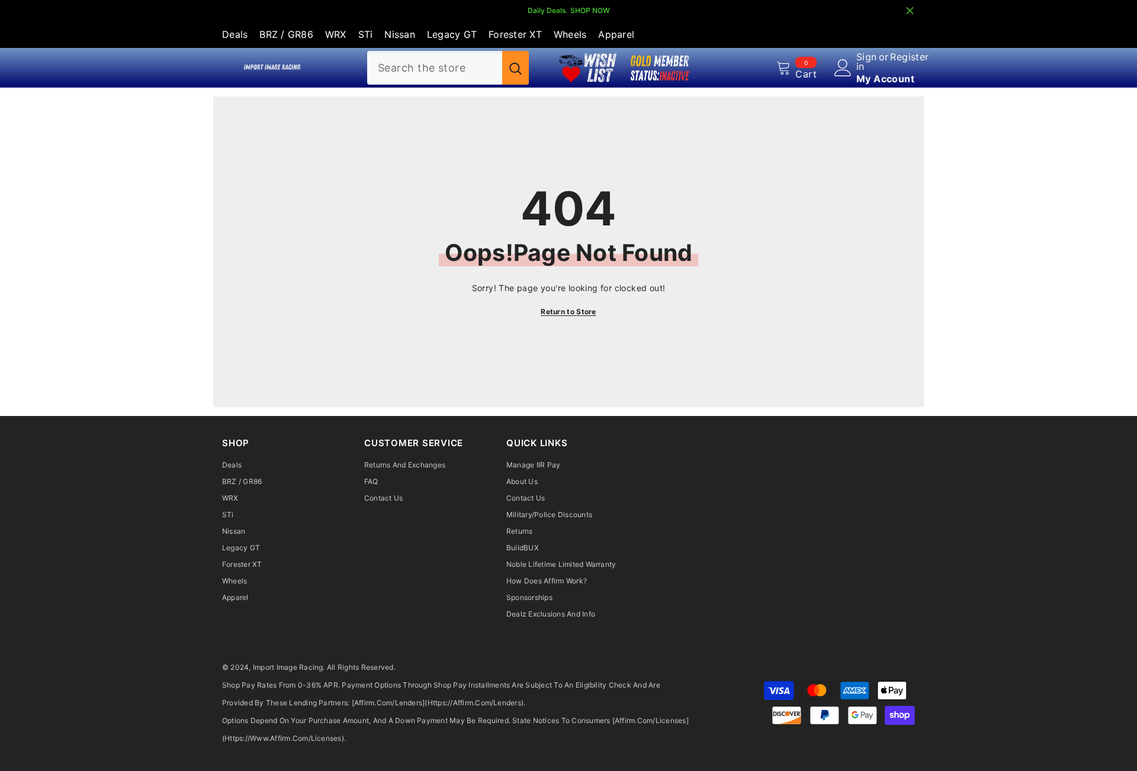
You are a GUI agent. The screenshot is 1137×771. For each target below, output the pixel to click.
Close (910, 11)
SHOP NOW (590, 10)
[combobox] (434, 68)
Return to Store (568, 311)
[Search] (448, 68)
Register (909, 57)
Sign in (866, 61)
